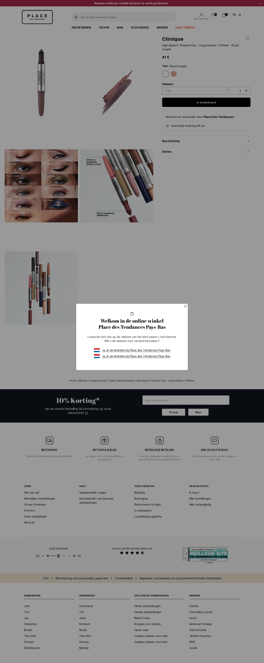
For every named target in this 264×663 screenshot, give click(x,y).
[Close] (185, 306)
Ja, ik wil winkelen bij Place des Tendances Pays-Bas (136, 350)
